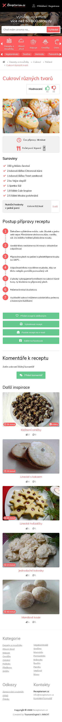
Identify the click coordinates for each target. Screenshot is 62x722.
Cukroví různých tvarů (17, 65)
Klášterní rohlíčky (31, 430)
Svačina (26, 54)
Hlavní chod (8, 649)
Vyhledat (53, 29)
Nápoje (6, 652)
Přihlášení (42, 6)
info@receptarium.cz (44, 694)
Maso (36, 674)
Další (55, 206)
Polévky (6, 663)
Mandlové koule (31, 617)
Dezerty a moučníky (19, 62)
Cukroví (37, 62)
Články (6, 699)
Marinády (39, 54)
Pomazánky (54, 54)
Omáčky (7, 656)
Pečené (48, 62)
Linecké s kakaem (31, 476)
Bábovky (38, 659)
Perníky (37, 667)
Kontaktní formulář (43, 698)
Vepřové (38, 670)
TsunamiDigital (31, 714)
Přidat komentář (33, 375)
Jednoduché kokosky (31, 570)
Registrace (54, 6)
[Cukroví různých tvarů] (31, 116)
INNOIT (45, 714)
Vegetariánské (12, 54)
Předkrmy (7, 667)
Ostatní (6, 660)
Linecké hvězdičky (31, 523)
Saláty (6, 671)
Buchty (37, 663)
